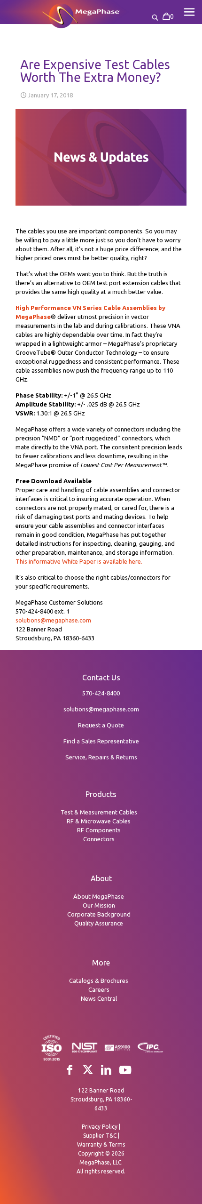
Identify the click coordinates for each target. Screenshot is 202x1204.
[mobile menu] (189, 12)
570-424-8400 (101, 693)
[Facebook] (69, 1069)
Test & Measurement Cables (99, 812)
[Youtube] (125, 1070)
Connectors (99, 839)
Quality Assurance (98, 923)
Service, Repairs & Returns (101, 757)
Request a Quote (101, 725)
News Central (99, 998)
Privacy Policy (99, 1127)
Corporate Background (99, 914)
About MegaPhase (98, 896)
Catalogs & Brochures (98, 980)
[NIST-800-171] (84, 1051)
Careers (98, 989)
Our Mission (99, 905)
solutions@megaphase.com (53, 620)
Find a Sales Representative (101, 741)
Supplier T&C (100, 1135)
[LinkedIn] (106, 1069)
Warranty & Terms (101, 1144)
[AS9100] (117, 1050)
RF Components (99, 830)
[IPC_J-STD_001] (150, 1051)
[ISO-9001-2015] (52, 1059)
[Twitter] (87, 1069)
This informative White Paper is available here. (79, 561)
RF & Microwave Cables (99, 821)
